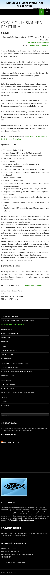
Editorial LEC (6, 380)
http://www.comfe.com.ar (38, 42)
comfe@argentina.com (33, 285)
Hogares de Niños (7, 354)
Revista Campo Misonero (10, 333)
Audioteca (5, 406)
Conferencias (6, 329)
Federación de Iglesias (9, 316)
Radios (3, 346)
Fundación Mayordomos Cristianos (14, 363)
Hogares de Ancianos (9, 350)
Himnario (4, 401)
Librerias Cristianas (8, 384)
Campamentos (6, 337)
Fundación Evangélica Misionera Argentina (17, 320)
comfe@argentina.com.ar (39, 45)
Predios (4, 397)
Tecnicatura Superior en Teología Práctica (17, 371)
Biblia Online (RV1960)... (9, 434)
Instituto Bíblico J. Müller (10, 367)
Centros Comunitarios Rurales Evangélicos (17, 393)
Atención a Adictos (8, 389)
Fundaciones (6, 359)
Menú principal (47, 12)
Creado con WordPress (8, 572)
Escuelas (4, 342)
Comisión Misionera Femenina (13, 325)
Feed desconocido (11, 442)
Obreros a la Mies (7, 376)
